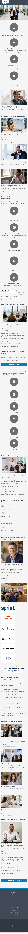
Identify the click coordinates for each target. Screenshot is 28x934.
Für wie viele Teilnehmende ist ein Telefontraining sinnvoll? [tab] (13, 698)
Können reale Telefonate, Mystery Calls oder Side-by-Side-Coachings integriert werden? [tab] (13, 714)
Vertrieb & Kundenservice (14, 901)
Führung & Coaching (14, 898)
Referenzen (14, 905)
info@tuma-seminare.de (15, 910)
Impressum (13, 929)
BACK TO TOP (14, 922)
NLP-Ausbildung (14, 903)
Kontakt (21, 929)
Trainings (14, 896)
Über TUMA (14, 894)
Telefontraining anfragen (14, 364)
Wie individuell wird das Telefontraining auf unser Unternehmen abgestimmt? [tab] (13, 684)
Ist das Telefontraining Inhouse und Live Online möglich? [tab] (12, 708)
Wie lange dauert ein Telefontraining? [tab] (12, 703)
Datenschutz (17, 929)
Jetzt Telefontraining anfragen (14, 880)
